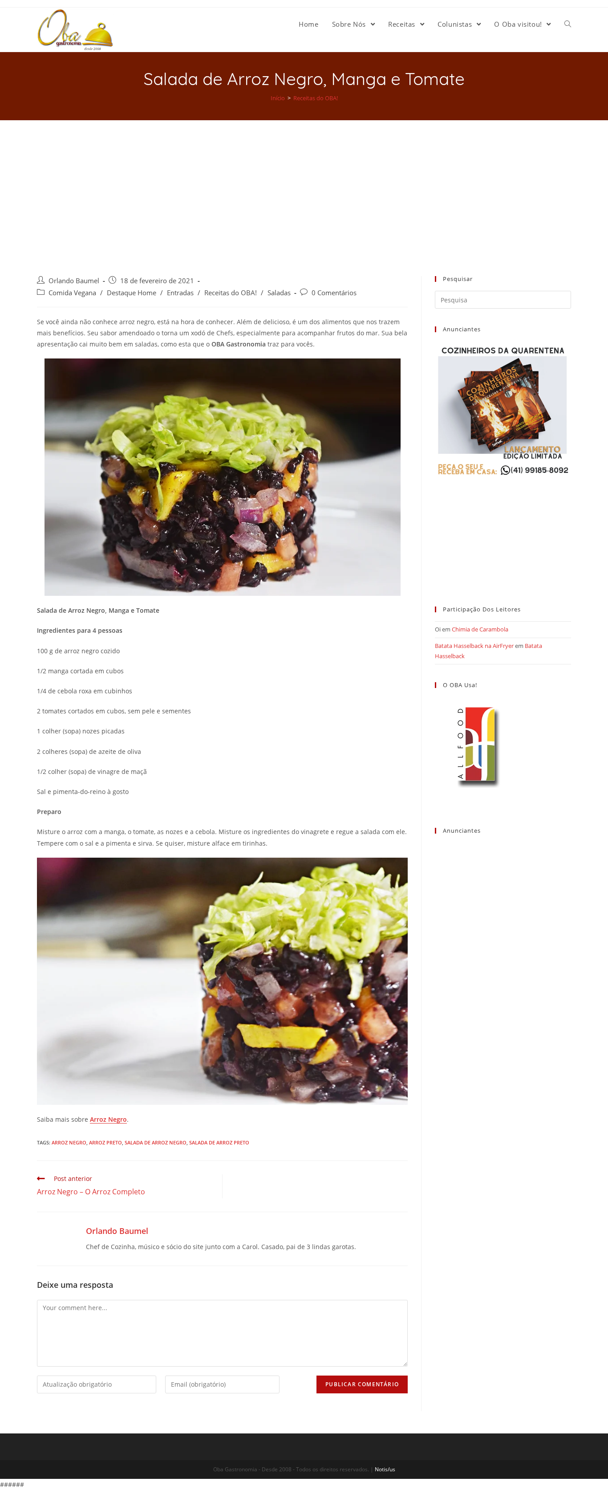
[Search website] (568, 24)
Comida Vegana (72, 293)
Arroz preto (105, 1142)
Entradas (180, 293)
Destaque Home (131, 293)
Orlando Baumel (74, 281)
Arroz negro (69, 1142)
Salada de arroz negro (155, 1142)
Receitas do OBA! (230, 293)
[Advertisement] (304, 187)
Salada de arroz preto (219, 1142)
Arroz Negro (108, 1119)
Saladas (279, 293)
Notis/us (385, 1469)
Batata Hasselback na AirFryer (474, 646)
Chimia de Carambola (480, 629)
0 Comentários (334, 293)
